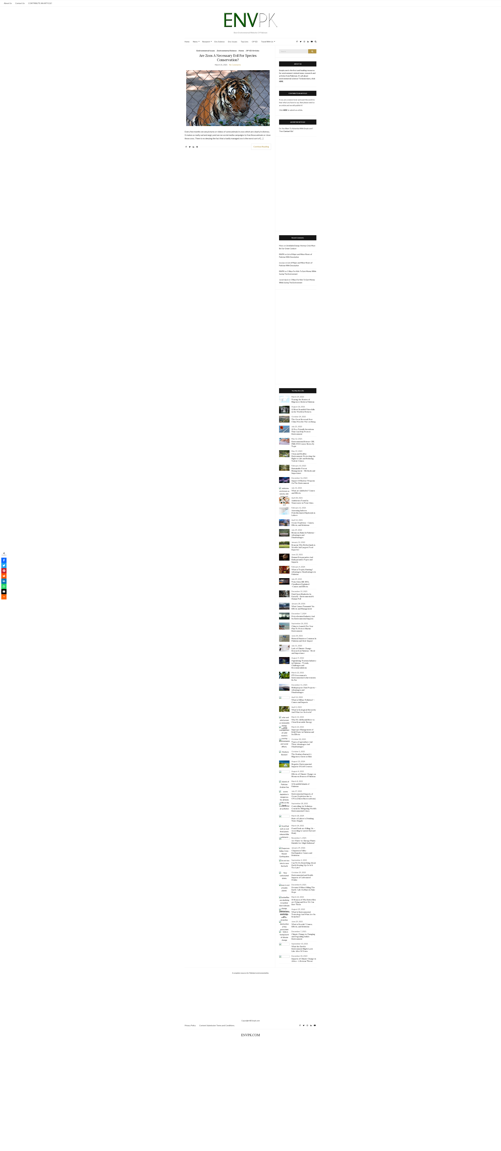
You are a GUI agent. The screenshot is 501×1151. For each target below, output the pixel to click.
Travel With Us (267, 41)
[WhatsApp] (4, 586)
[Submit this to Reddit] (4, 576)
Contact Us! (288, 131)
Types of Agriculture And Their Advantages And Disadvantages (301, 744)
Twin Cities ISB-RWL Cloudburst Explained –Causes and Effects (300, 584)
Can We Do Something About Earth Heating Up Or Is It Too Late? (303, 865)
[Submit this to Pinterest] (4, 570)
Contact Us (20, 3)
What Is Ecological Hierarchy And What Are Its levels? (303, 711)
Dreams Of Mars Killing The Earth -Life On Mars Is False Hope (303, 889)
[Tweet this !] (4, 565)
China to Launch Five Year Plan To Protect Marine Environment (302, 628)
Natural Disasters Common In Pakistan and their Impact (303, 639)
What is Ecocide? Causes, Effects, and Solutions (301, 925)
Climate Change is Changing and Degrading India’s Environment (303, 936)
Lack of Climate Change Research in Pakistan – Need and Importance (303, 650)
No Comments (235, 65)
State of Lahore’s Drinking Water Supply (302, 819)
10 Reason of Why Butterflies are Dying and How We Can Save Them (303, 902)
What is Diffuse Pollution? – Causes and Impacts (303, 701)
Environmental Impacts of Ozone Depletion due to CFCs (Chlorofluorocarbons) (303, 796)
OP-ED (255, 41)
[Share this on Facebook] (4, 560)
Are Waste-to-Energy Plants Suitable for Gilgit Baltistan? (303, 842)
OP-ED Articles (252, 50)
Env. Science (219, 41)
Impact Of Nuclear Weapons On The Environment (303, 482)
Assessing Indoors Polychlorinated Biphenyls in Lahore (303, 512)
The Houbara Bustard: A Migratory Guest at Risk (301, 755)
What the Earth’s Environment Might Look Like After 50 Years (302, 948)
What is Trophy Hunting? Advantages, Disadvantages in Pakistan (303, 571)
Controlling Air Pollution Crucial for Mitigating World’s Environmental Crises (303, 808)
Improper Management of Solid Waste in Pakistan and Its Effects (302, 732)
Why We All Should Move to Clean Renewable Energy (303, 721)
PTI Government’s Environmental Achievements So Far (303, 677)
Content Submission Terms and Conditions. (217, 1025)
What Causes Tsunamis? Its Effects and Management (302, 607)
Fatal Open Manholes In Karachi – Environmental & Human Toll (302, 596)
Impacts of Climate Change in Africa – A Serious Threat (303, 960)
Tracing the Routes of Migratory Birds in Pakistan (302, 400)
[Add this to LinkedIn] (4, 581)
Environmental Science (227, 50)
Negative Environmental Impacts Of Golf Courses (301, 765)
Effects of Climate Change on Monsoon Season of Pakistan (303, 775)
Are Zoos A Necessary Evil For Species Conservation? (228, 57)
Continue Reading (261, 146)
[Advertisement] (297, 185)
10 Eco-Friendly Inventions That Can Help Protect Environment (302, 431)
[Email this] (4, 591)
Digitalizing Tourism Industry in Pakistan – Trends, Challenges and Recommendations (303, 664)
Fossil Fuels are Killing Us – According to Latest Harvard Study (303, 830)
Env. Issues (232, 41)
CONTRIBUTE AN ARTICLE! (40, 3)
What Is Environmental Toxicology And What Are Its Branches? (303, 914)
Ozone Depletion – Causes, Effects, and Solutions (302, 524)
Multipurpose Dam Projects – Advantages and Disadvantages (303, 689)
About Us (8, 3)
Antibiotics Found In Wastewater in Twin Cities (302, 501)
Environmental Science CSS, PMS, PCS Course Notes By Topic (302, 443)
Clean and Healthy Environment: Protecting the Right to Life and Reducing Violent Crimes (303, 457)
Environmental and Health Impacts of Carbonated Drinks (302, 877)
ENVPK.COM (250, 1035)
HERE (285, 110)
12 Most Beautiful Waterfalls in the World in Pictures (303, 410)
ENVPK (281, 254)
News (195, 41)
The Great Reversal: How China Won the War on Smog (303, 420)
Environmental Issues (205, 50)
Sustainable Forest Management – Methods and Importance (303, 470)
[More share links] (4, 596)
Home (187, 41)
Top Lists (244, 41)
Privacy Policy (190, 1025)
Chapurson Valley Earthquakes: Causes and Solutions (301, 852)
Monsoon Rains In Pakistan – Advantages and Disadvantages (303, 535)
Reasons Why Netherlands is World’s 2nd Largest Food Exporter (303, 547)
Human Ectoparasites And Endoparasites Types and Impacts (302, 559)
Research (206, 41)
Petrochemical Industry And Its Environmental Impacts (303, 617)
